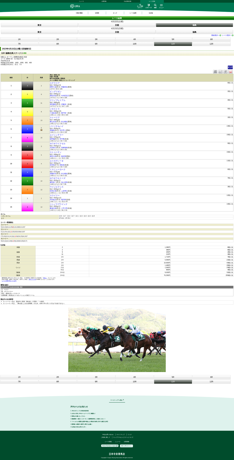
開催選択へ (215, 35)
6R (211, 39)
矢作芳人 (63, 130)
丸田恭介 (53, 147)
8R (57, 44)
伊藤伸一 (64, 104)
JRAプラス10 (32, 279)
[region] (117, 13)
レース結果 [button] (133, 13)
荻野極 (52, 139)
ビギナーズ (149, 7)
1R (19, 39)
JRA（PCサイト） (126, 446)
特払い (45, 278)
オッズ (230, 67)
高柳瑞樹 (64, 147)
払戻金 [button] (151, 13)
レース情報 (152, 1)
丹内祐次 (53, 199)
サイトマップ (121, 434)
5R (173, 39)
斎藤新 (52, 130)
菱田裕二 (53, 182)
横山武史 (53, 122)
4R (134, 39)
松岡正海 (53, 191)
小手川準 (64, 208)
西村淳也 (53, 96)
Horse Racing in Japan (109, 445)
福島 (194, 25)
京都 (117, 25)
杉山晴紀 (64, 122)
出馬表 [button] (97, 13)
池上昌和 (64, 182)
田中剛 (62, 139)
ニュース (81, 1)
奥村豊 (63, 156)
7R (19, 44)
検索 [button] (155, 7)
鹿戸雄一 (64, 113)
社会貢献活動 (127, 1)
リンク (130, 434)
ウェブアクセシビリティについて (123, 437)
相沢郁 (63, 199)
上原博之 (64, 191)
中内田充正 (65, 96)
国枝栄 (62, 165)
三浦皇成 (53, 113)
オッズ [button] (115, 13)
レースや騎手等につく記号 (9, 280)
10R (134, 44)
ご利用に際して (105, 437)
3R (96, 39)
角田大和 (53, 156)
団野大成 (53, 87)
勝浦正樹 (53, 208)
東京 (39, 25)
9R (96, 44)
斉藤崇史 (64, 87)
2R (57, 39)
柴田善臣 (53, 104)
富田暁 (52, 165)
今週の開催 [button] (79, 13)
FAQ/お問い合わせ (107, 434)
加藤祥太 (53, 173)
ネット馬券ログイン (140, 6)
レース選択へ (227, 35)
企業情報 (104, 1)
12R (211, 44)
